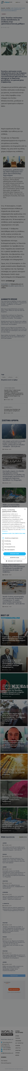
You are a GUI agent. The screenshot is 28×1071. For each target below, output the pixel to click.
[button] (14, 534)
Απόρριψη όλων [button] (14, 557)
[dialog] (14, 535)
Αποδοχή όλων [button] (14, 553)
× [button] (24, 509)
